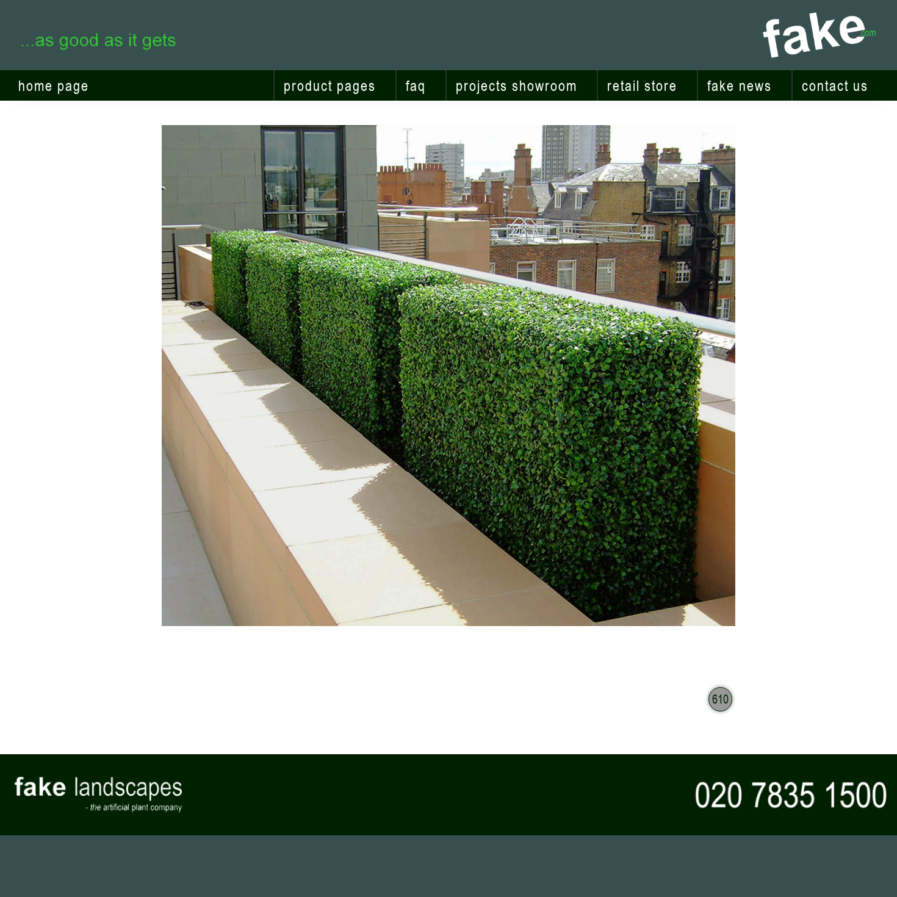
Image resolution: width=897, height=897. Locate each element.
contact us (835, 85)
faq (416, 85)
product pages (330, 85)
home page (53, 85)
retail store (642, 85)
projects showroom (516, 85)
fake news (739, 85)
